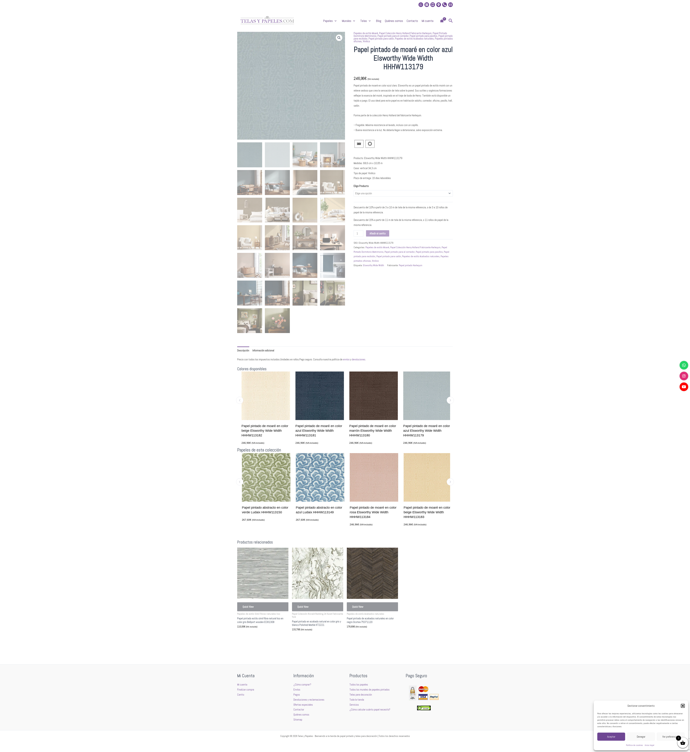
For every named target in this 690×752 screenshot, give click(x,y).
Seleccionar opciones (253, 635)
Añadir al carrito (378, 233)
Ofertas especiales (303, 704)
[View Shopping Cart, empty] (442, 21)
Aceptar (611, 736)
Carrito (240, 694)
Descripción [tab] (243, 350)
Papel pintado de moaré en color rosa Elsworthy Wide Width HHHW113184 (371, 512)
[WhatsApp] (684, 365)
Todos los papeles (358, 684)
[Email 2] (450, 4)
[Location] (438, 4)
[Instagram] (426, 4)
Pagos (296, 694)
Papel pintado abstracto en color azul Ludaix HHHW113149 (317, 510)
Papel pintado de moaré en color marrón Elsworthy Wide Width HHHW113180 (370, 430)
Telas (363, 21)
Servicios (354, 704)
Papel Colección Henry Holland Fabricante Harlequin (405, 33)
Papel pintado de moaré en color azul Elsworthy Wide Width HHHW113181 (316, 430)
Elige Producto (361, 186)
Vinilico (366, 41)
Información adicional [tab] (263, 350)
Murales (346, 21)
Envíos (296, 689)
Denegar (641, 736)
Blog (378, 21)
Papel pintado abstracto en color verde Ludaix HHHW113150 (263, 510)
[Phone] (444, 4)
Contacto (412, 21)
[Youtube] (432, 4)
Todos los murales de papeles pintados (369, 689)
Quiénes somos (394, 21)
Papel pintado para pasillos (423, 36)
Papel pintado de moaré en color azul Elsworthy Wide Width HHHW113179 (424, 430)
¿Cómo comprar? (302, 684)
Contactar (298, 709)
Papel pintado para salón (381, 38)
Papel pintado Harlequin (410, 265)
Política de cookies (634, 745)
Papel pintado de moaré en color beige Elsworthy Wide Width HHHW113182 (262, 430)
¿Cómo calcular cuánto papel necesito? (369, 709)
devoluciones (358, 359)
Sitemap (297, 719)
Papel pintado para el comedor (393, 36)
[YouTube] (684, 386)
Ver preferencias (670, 736)
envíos (346, 359)
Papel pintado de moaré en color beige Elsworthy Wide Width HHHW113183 (425, 512)
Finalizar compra (245, 689)
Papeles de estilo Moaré (366, 33)
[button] (683, 706)
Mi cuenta (427, 21)
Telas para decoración (360, 694)
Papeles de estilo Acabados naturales (414, 38)
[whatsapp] (420, 4)
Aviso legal (649, 745)
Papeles (328, 21)
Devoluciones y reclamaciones (308, 699)
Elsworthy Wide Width (373, 265)
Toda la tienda (356, 699)
